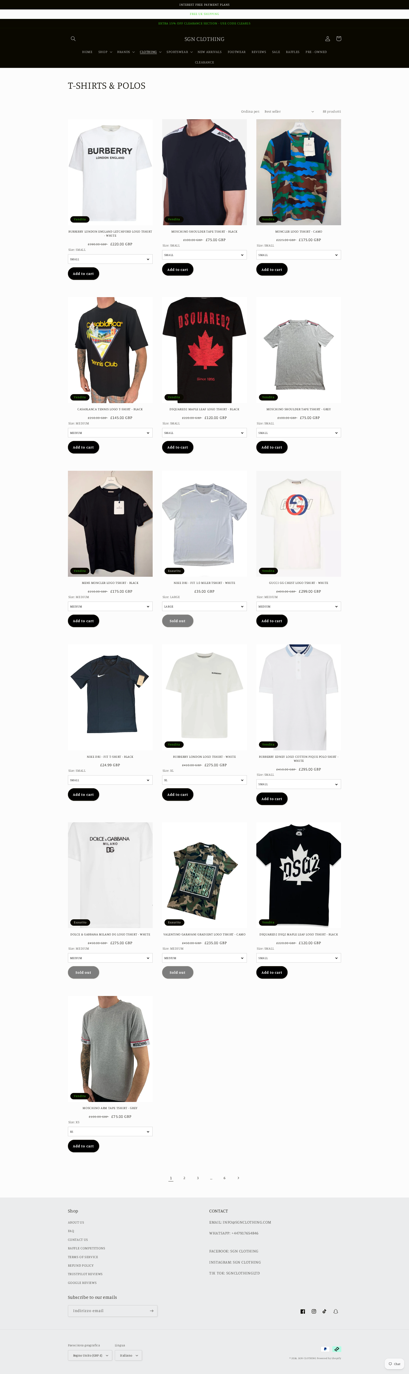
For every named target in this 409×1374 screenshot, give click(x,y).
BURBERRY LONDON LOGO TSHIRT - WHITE (204, 756)
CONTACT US (78, 1239)
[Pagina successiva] (238, 1177)
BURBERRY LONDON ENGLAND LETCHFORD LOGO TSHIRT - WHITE (110, 233)
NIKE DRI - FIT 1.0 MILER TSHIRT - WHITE (204, 583)
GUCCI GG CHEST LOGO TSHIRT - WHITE (298, 583)
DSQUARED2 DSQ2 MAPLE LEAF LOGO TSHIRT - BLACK (298, 934)
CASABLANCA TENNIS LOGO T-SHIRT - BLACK (110, 409)
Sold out (178, 620)
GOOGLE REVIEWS (82, 1283)
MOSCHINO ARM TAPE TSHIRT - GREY (110, 1108)
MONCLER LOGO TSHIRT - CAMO (298, 231)
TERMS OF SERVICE (83, 1257)
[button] (73, 38)
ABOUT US (76, 1222)
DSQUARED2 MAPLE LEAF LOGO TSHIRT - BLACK (204, 409)
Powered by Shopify (329, 1358)
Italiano (126, 1355)
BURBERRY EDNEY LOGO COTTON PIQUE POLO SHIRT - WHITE (298, 759)
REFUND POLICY (81, 1265)
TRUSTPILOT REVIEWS (85, 1274)
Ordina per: (250, 111)
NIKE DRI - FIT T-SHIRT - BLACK (110, 756)
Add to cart (83, 273)
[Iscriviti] (151, 1311)
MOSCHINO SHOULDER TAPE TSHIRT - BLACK (204, 231)
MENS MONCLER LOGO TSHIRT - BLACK (110, 583)
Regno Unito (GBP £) (87, 1355)
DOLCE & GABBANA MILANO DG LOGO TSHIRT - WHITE (110, 934)
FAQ (71, 1231)
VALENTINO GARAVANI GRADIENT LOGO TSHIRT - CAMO (204, 934)
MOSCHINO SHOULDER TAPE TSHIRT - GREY (299, 409)
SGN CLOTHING (307, 1358)
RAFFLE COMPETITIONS (86, 1248)
